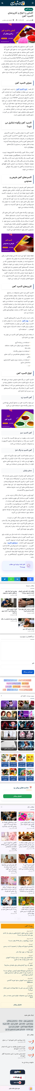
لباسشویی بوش (28, 1021)
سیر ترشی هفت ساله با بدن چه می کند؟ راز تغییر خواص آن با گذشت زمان (26, 845)
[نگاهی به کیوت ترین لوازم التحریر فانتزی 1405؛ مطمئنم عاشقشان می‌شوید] (9, 836)
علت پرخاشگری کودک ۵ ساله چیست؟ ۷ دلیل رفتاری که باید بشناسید (9, 824)
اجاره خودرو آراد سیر (28, 629)
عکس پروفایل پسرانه (25, 690)
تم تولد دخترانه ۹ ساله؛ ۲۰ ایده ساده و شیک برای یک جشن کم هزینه (9, 889)
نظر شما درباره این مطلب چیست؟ (17, 565)
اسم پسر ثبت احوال (24, 680)
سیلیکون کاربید (13, 543)
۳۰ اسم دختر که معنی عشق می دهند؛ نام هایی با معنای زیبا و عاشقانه (26, 889)
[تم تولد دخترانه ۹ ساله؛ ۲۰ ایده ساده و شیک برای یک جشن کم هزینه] (9, 880)
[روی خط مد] (17, 1077)
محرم (4, 690)
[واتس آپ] (11, 579)
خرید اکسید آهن (21, 89)
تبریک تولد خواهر (12, 690)
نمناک (20, 1021)
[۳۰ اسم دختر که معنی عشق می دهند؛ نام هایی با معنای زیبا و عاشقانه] (26, 880)
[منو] (33, 4)
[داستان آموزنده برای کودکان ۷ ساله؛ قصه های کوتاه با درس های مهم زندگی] (26, 901)
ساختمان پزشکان (12, 1021)
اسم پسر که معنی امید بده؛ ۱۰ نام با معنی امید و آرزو (9, 909)
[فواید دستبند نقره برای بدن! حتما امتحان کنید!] (26, 602)
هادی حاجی (29, 20)
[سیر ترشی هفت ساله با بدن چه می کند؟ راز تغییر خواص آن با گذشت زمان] (26, 836)
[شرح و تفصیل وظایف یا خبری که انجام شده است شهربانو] (30, 1048)
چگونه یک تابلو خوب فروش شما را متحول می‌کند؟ (26, 592)
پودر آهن (25, 321)
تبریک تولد (25, 683)
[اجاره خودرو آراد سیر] (26, 622)
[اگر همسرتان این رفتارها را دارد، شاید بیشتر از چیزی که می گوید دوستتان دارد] (9, 858)
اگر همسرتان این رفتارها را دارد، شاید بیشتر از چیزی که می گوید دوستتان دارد (9, 868)
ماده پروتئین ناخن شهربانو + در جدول (13, 1040)
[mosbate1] (17, 3)
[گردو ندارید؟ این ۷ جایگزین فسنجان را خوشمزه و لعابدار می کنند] (26, 858)
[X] (24, 579)
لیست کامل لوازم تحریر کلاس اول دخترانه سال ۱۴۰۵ (27, 824)
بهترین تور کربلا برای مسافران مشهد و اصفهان (10, 592)
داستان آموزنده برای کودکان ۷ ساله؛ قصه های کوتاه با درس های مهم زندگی (27, 910)
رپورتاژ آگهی (28, 9)
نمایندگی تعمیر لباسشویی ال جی (15, 1030)
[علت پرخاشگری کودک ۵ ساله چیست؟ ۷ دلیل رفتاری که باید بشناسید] (9, 816)
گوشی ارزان (14, 1024)
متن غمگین (16, 686)
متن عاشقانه (25, 686)
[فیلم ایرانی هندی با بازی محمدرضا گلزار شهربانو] (30, 1055)
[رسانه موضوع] (17, 1072)
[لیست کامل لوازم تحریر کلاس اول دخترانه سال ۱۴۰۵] (26, 816)
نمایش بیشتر (18, 796)
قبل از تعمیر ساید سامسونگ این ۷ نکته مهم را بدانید (9, 611)
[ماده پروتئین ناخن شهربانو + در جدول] (30, 1041)
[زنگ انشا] (17, 1082)
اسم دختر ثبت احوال (10, 680)
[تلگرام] (4, 579)
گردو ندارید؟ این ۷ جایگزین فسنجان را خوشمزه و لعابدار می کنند (26, 867)
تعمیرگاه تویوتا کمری (27, 1027)
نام (33, 663)
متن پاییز (8, 686)
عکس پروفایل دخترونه (14, 683)
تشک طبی (22, 1024)
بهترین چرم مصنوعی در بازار (9, 619)
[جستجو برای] (2, 4)
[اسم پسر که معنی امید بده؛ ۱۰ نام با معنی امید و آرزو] (9, 901)
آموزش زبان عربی (14, 1027)
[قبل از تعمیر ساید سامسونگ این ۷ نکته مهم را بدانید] (9, 602)
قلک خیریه (6, 1024)
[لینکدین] (17, 579)
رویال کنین (29, 1024)
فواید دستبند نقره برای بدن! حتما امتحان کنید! (26, 610)
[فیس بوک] (30, 579)
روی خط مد (29, 1030)
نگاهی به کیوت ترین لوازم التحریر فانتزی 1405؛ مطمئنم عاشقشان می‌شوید (9, 846)
